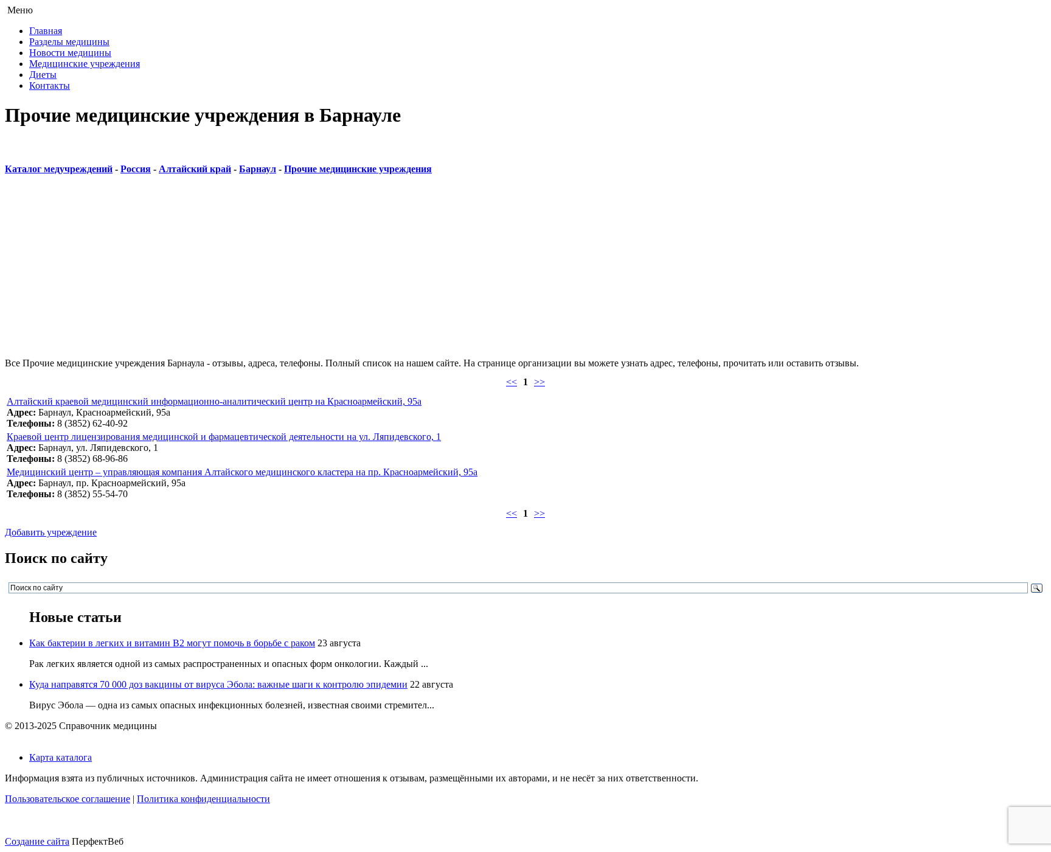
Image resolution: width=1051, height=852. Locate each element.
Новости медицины (70, 52)
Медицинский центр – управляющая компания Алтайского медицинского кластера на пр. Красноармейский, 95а (242, 472)
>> (539, 382)
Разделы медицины (69, 42)
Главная (45, 31)
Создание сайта (37, 841)
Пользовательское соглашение (67, 799)
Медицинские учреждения (84, 63)
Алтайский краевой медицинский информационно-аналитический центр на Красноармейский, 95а (214, 401)
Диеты (43, 74)
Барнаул (257, 169)
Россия (135, 169)
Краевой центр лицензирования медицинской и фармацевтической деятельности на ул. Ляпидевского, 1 (224, 436)
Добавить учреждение (51, 532)
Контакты (49, 85)
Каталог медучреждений (59, 169)
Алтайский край (195, 169)
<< (511, 382)
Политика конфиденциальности (203, 799)
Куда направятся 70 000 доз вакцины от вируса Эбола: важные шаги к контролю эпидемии (218, 684)
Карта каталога (60, 757)
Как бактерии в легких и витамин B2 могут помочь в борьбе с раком (172, 643)
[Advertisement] (370, 272)
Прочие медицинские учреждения (358, 169)
